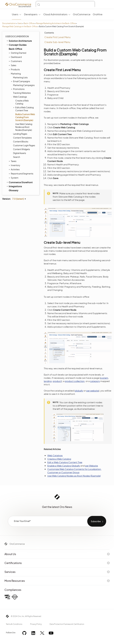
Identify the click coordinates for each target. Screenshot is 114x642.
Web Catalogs (20, 96)
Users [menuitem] (15, 14)
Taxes (13, 161)
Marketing (16, 73)
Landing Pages (20, 133)
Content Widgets (21, 149)
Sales (13, 65)
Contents (49, 32)
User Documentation (17, 36)
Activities (15, 169)
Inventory (15, 165)
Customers (16, 61)
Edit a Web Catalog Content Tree (24, 109)
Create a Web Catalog (22, 102)
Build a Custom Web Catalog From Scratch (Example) (25, 117)
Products (15, 69)
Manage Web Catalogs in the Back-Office (19, 26)
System (14, 177)
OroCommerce (17, 543)
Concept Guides (18, 44)
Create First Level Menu (57, 37)
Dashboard (16, 57)
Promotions (18, 89)
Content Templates (22, 137)
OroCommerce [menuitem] (81, 14)
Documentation (9, 23)
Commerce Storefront (21, 182)
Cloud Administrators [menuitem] (55, 14)
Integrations (15, 186)
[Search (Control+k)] (65, 4)
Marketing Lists (20, 77)
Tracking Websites (22, 93)
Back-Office (29, 23)
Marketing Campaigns (24, 85)
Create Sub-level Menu (57, 42)
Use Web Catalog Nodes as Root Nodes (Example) (23, 127)
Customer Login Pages (24, 145)
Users (19, 23)
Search (16, 157)
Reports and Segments (22, 173)
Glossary (13, 190)
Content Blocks (20, 141)
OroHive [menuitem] (97, 14)
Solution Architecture (20, 40)
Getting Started (18, 52)
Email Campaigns (21, 81)
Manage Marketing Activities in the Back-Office (56, 23)
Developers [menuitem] (30, 14)
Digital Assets (19, 153)
